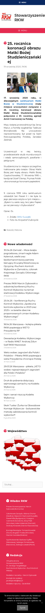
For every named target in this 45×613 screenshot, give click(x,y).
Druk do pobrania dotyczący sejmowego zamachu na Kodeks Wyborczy (21, 383)
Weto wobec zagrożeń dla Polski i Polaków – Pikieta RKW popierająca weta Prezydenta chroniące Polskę (22, 355)
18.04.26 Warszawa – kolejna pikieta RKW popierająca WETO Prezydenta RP (22, 327)
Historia (18, 230)
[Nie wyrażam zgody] (42, 602)
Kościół (10, 230)
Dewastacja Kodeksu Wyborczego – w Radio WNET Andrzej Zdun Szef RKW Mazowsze (22, 341)
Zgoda (22, 608)
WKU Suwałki (24, 217)
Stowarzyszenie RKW (29, 17)
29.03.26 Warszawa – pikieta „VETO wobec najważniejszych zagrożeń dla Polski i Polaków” (22, 369)
